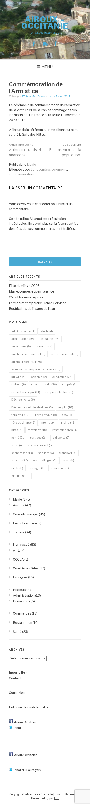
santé (18, 437)
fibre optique (46, 415)
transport (67, 453)
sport (17, 445)
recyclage (37, 430)
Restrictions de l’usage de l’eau (32, 309)
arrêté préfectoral (26, 361)
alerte (47, 331)
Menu (47, 67)
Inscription (18, 673)
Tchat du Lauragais (26, 770)
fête (67, 415)
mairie (68, 422)
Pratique (19, 590)
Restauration (22, 623)
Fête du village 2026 (24, 286)
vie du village (44, 460)
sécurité (46, 453)
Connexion (17, 693)
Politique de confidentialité (29, 707)
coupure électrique (60, 392)
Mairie (31, 164)
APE (16, 550)
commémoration (21, 174)
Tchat (16, 728)
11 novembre (40, 170)
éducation (60, 468)
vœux (68, 460)
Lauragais (20, 577)
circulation (62, 376)
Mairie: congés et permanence (31, 291)
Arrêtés (18, 505)
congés (70, 384)
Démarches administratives (32, 407)
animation (49, 338)
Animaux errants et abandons (25, 150)
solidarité (61, 437)
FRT (56, 798)
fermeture (20, 415)
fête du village (23, 422)
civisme (18, 384)
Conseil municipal (25, 514)
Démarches (21, 601)
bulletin (18, 376)
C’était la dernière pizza (26, 297)
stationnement (40, 445)
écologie (37, 468)
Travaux (18, 532)
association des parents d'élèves (35, 369)
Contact (15, 678)
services (38, 437)
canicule (39, 376)
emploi (65, 407)
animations (21, 346)
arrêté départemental (28, 354)
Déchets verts (23, 399)
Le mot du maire (25, 523)
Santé (17, 632)
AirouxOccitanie (25, 722)
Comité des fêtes (26, 568)
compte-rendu (44, 384)
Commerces (22, 613)
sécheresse (22, 453)
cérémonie (59, 170)
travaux (19, 460)
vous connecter (38, 204)
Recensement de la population (65, 150)
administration (23, 331)
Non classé (21, 545)
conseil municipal (25, 392)
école (17, 468)
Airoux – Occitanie (45, 22)
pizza (16, 430)
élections (20, 475)
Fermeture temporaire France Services (37, 303)
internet (48, 422)
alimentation (22, 338)
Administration (24, 595)
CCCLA (18, 559)
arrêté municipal (64, 354)
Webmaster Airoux (34, 96)
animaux (44, 346)
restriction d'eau (65, 430)
